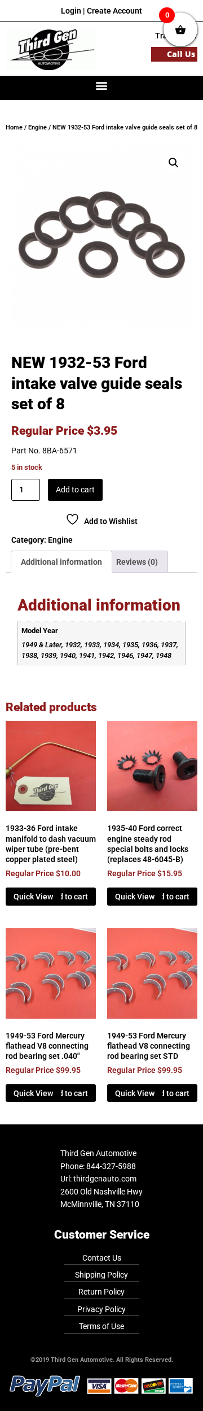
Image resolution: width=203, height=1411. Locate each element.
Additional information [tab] (61, 561)
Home (14, 127)
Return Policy (101, 1291)
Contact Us (101, 1257)
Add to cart (75, 489)
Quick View (33, 896)
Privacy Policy (101, 1309)
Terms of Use (101, 1326)
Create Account (114, 10)
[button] (101, 85)
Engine (37, 127)
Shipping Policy (101, 1274)
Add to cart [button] (68, 896)
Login (71, 10)
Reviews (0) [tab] (137, 561)
